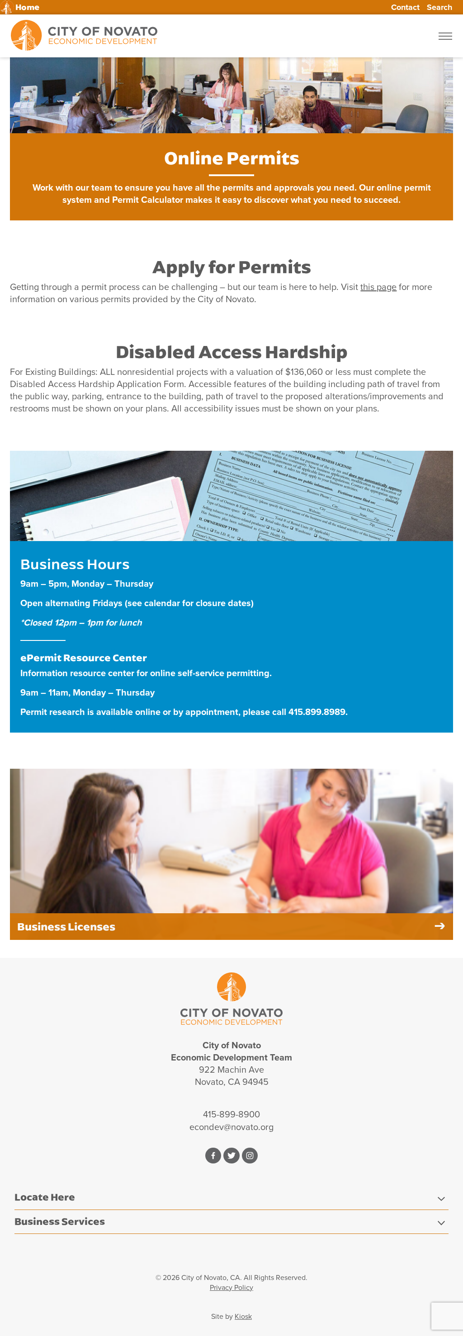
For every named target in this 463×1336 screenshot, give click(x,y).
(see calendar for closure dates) (189, 603)
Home (27, 7)
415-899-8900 (231, 1114)
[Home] (84, 36)
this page (378, 287)
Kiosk (243, 1316)
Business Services (59, 1221)
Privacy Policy (231, 1287)
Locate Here (44, 1197)
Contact (405, 7)
